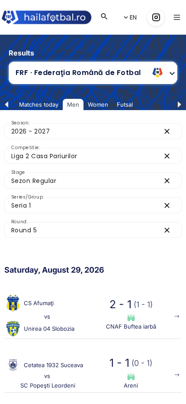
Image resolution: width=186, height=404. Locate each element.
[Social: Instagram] (156, 17)
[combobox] (81, 73)
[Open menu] (177, 17)
